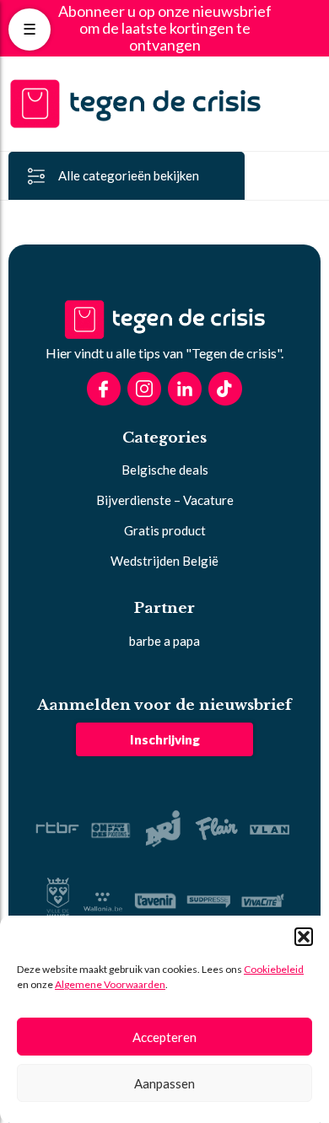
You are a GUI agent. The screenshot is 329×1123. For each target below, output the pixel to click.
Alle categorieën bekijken (128, 175)
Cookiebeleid (274, 969)
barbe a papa (164, 640)
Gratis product (165, 530)
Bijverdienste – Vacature (165, 500)
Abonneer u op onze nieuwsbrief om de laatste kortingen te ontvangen (165, 28)
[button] (303, 936)
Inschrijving (165, 739)
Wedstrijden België (164, 560)
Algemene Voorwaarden (110, 984)
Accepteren (164, 1037)
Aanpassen (164, 1083)
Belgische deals (164, 469)
